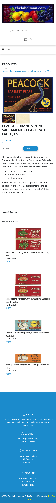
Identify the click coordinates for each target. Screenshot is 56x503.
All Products (28, 459)
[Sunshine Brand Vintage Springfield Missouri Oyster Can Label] (28, 325)
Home (4, 68)
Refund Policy (28, 485)
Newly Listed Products (28, 456)
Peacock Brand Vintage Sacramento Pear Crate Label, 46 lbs (27, 71)
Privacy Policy (28, 482)
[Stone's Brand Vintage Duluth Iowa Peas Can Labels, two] (28, 239)
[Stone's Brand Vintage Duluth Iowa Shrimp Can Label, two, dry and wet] (28, 285)
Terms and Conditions (28, 478)
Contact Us (28, 462)
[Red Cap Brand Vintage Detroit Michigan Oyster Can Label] (28, 358)
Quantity (6, 148)
